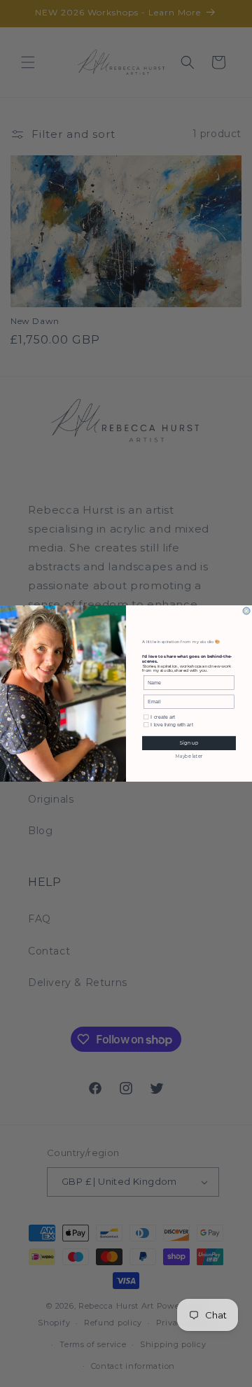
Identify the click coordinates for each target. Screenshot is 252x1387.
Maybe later (189, 756)
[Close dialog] (246, 610)
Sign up (188, 743)
